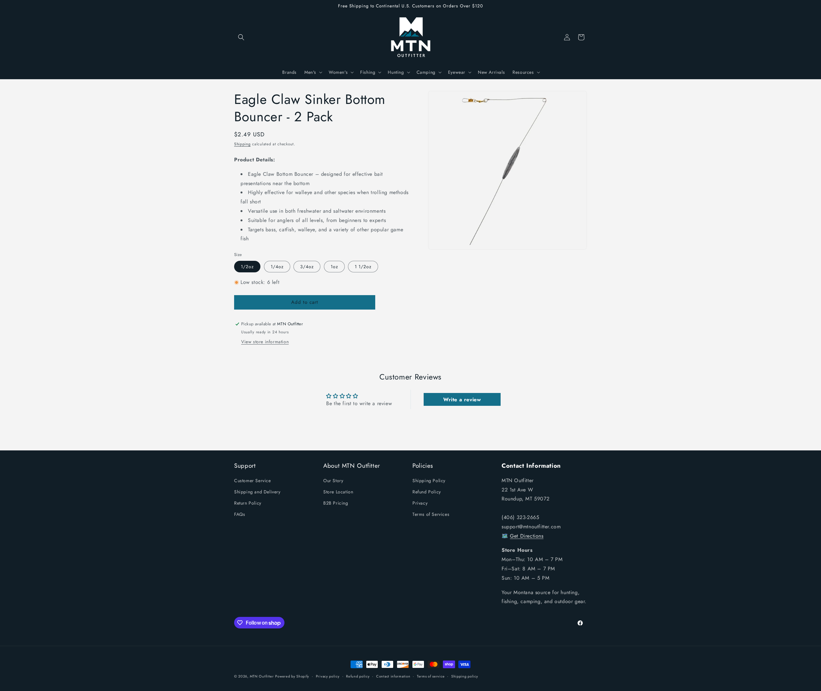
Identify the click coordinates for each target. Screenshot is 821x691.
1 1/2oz (363, 266)
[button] (241, 37)
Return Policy (247, 503)
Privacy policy (328, 676)
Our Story (333, 480)
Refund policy (357, 676)
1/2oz (247, 266)
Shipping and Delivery (257, 492)
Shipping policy (464, 676)
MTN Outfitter (262, 676)
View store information (265, 341)
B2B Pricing (335, 503)
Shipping (242, 144)
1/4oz (277, 266)
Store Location (338, 492)
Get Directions (526, 536)
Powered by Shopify (292, 676)
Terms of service (430, 676)
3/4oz (307, 266)
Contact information (393, 676)
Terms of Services (430, 514)
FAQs (239, 514)
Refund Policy (426, 492)
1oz (334, 266)
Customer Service (252, 480)
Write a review (462, 399)
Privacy (419, 503)
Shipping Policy (428, 480)
